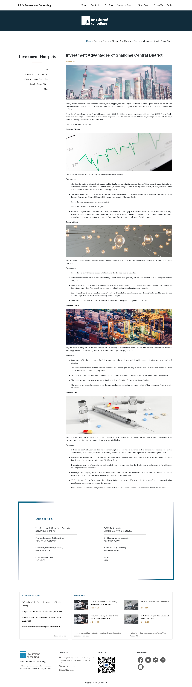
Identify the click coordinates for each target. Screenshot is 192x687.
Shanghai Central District (121, 41)
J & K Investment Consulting (34, 5)
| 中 (171, 5)
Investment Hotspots (125, 5)
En (168, 5)
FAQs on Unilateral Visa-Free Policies (155, 602)
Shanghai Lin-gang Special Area (36, 79)
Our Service (96, 5)
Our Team (109, 5)
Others (45, 89)
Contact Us (158, 5)
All (47, 70)
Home (84, 5)
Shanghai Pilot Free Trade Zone (36, 74)
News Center (143, 5)
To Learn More (60, 636)
